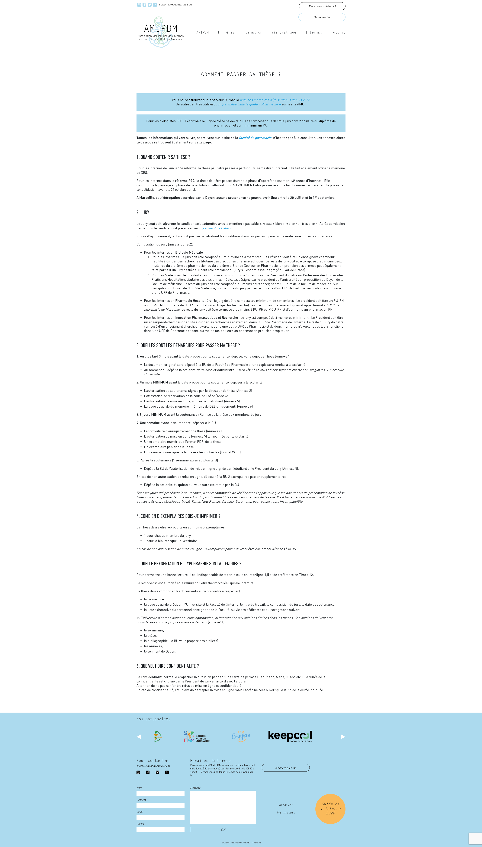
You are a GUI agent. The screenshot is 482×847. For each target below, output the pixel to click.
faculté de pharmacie (255, 138)
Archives (286, 805)
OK (223, 829)
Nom (139, 787)
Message (195, 787)
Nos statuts (285, 812)
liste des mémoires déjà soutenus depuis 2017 (274, 100)
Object (140, 823)
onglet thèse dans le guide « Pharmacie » (249, 104)
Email (140, 811)
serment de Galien (216, 228)
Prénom (141, 799)
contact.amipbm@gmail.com (175, 4)
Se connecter (322, 17)
